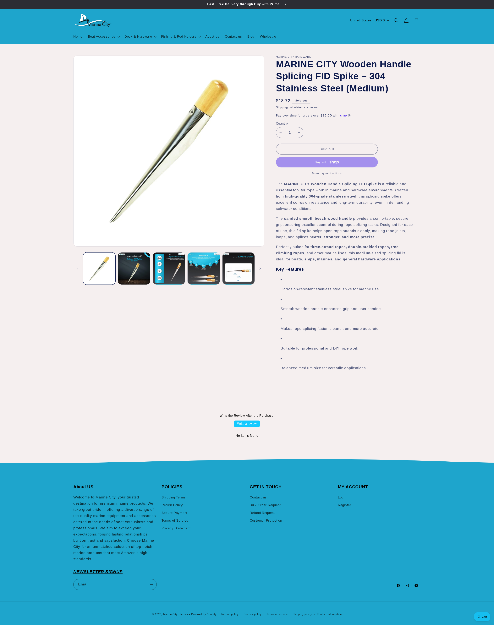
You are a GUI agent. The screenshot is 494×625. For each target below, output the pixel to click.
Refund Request (262, 513)
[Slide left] (77, 268)
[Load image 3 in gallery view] (169, 268)
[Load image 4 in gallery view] (203, 268)
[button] (103, 36)
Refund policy (230, 614)
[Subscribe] (151, 584)
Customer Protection (266, 520)
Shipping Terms (174, 497)
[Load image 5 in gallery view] (238, 268)
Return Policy (172, 505)
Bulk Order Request (265, 505)
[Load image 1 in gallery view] (99, 268)
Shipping (282, 107)
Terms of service (277, 614)
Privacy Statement (176, 528)
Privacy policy (253, 614)
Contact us (258, 497)
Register (344, 505)
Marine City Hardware (176, 614)
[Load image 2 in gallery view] (134, 268)
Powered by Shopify (204, 614)
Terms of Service (175, 520)
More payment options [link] (327, 173)
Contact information (329, 614)
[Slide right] (260, 268)
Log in (342, 497)
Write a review (247, 423)
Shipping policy (302, 614)
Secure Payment (174, 513)
